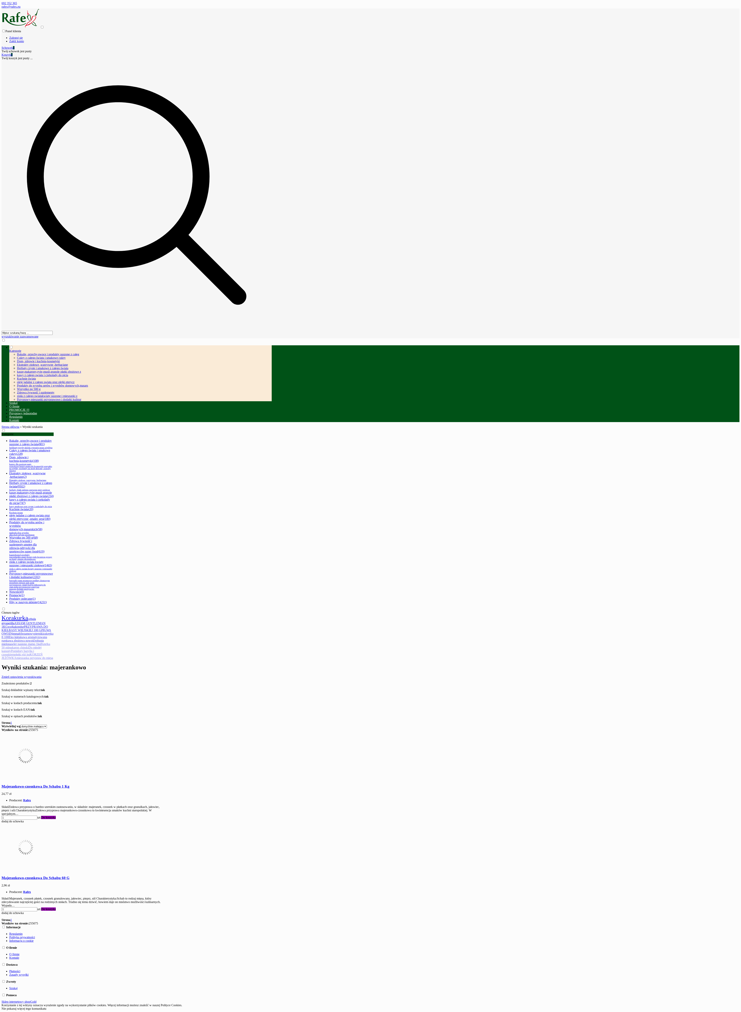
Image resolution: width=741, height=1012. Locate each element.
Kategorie (8, 434)
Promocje (16, 595)
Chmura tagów (11, 612)
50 (33, 730)
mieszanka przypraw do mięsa (34, 658)
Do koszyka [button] (48, 817)
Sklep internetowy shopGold (19, 1001)
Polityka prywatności (22, 937)
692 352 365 (9, 3)
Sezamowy (27, 633)
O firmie (14, 954)
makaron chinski (18, 647)
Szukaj (13, 988)
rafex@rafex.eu (11, 6)
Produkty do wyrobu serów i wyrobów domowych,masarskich (26, 528)
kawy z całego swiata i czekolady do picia (42, 375)
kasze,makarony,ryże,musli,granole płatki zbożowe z (49, 371)
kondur (19, 626)
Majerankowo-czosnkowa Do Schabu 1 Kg (35, 786)
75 (36, 730)
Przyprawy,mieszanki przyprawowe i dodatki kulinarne (31, 581)
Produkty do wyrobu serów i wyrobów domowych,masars (52, 385)
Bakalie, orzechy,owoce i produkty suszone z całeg (48, 354)
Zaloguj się (16, 37)
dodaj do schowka (13, 821)
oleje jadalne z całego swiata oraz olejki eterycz (45, 382)
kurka (21, 617)
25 (30, 730)
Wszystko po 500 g (29, 389)
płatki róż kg (22, 654)
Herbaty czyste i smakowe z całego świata (42, 368)
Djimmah (14, 633)
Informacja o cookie (21, 940)
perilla (10, 623)
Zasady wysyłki (19, 974)
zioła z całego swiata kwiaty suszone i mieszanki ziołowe (30, 566)
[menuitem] (140, 373)
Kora (8, 617)
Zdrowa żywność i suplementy (35, 392)
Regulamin (16, 933)
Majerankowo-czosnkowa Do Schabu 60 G (35, 878)
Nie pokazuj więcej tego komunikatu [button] (24, 1008)
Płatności (14, 971)
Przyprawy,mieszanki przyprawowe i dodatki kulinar (49, 399)
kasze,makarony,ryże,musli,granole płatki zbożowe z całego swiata (31, 494)
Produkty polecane (22, 598)
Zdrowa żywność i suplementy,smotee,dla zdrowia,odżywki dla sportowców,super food (30, 549)
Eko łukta (14, 637)
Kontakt (14, 957)
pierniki (38, 633)
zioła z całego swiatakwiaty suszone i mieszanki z (47, 396)
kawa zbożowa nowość (20, 640)
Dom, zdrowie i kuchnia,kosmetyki (38, 361)
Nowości (16, 591)
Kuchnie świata (26, 378)
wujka (11, 626)
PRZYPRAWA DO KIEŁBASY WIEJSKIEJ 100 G (25, 628)
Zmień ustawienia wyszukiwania (21, 676)
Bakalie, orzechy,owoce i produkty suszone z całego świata (30, 444)
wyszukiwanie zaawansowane (20, 336)
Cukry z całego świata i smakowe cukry (41, 357)
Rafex (27, 800)
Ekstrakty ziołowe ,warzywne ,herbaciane (42, 364)
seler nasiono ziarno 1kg (26, 644)
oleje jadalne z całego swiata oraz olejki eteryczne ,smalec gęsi (29, 517)
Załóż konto (16, 41)
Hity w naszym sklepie (28, 602)
